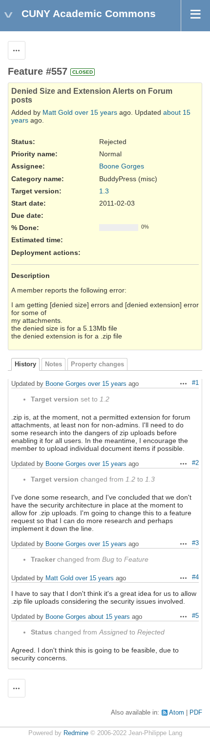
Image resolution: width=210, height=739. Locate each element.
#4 (195, 577)
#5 (195, 615)
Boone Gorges (121, 166)
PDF (195, 712)
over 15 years (96, 112)
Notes (53, 364)
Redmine (75, 733)
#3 (195, 543)
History (25, 364)
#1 (195, 383)
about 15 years (109, 616)
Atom (176, 712)
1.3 (104, 191)
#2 (195, 463)
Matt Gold (57, 112)
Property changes (97, 364)
